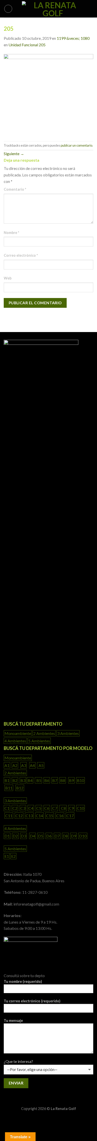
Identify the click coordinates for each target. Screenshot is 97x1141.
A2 (14, 765)
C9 (71, 808)
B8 (62, 780)
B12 (19, 787)
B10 (80, 780)
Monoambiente (17, 733)
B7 (54, 780)
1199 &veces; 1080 (73, 38)
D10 (83, 835)
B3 (22, 780)
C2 (14, 808)
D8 (65, 835)
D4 (32, 835)
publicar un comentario (76, 145)
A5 (41, 765)
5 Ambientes (39, 740)
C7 (54, 808)
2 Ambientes (44, 733)
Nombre (11, 232)
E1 (6, 856)
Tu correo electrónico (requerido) (32, 1001)
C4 (30, 808)
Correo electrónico (21, 255)
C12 (19, 815)
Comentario (15, 189)
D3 (23, 835)
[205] (48, 94)
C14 (39, 815)
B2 (14, 780)
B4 (30, 780)
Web (7, 278)
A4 (32, 765)
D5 (40, 835)
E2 (13, 856)
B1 (6, 780)
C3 (22, 808)
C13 (29, 815)
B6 (46, 780)
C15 (49, 815)
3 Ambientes (68, 733)
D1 (7, 835)
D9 (73, 835)
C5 (38, 808)
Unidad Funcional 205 (27, 44)
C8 (63, 808)
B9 (71, 780)
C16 (59, 815)
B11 (8, 787)
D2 (15, 835)
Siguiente (14, 153)
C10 (80, 808)
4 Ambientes (15, 740)
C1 (6, 808)
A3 (23, 765)
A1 (6, 765)
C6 (46, 808)
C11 (8, 815)
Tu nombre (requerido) (23, 981)
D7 (57, 835)
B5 (38, 780)
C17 (70, 815)
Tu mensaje (13, 1020)
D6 (48, 835)
